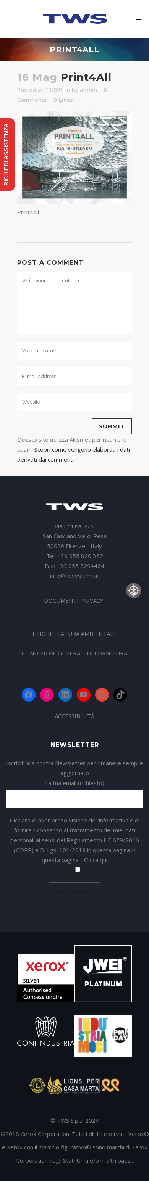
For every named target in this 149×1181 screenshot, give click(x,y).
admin (88, 89)
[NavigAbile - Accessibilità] (133, 590)
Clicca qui (95, 860)
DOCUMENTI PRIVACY (74, 600)
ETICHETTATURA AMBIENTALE (74, 633)
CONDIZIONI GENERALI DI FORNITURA (74, 653)
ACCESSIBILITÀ (74, 716)
